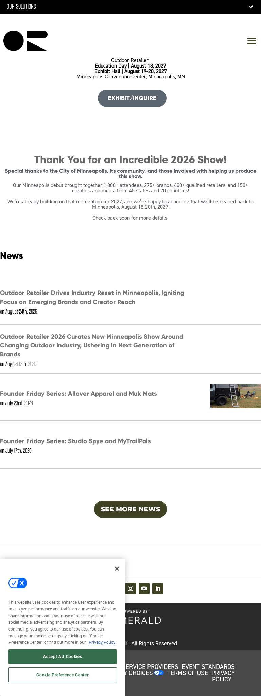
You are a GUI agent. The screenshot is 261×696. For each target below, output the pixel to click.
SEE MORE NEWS (130, 509)
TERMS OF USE (187, 673)
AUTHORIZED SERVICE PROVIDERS (131, 667)
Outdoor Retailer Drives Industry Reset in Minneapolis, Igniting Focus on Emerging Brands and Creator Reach (92, 297)
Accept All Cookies (62, 656)
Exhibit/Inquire (132, 98)
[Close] (116, 568)
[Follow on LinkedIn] (157, 588)
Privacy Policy (102, 642)
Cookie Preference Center (62, 675)
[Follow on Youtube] (144, 588)
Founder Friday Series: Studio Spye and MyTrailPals (75, 441)
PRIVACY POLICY (223, 676)
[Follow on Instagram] (130, 588)
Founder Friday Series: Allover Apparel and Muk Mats (78, 393)
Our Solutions (21, 6)
